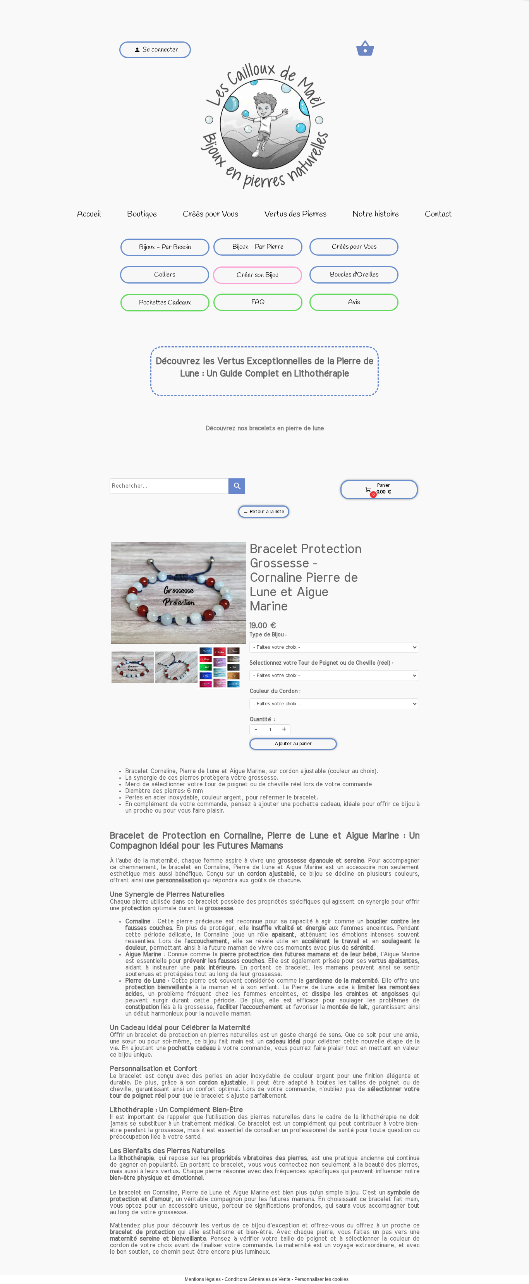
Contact (438, 214)
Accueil (89, 214)
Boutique (142, 214)
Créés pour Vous (210, 214)
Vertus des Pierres (295, 214)
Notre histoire (375, 214)
